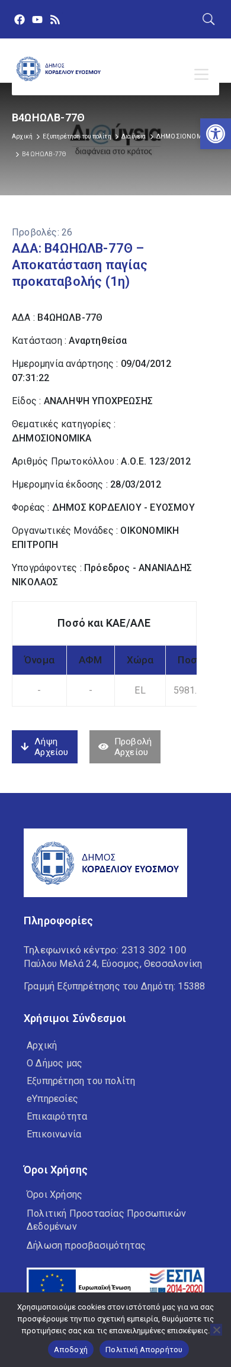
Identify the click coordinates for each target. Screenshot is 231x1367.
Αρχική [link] (22, 136)
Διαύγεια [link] (133, 136)
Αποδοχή (71, 1349)
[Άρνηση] (216, 1330)
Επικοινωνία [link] (54, 1134)
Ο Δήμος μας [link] (54, 1063)
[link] (215, 133)
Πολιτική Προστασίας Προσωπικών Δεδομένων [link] (106, 1220)
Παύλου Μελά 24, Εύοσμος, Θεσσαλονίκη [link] (113, 963)
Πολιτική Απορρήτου (144, 1349)
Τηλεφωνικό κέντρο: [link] (105, 950)
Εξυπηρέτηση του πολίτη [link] (77, 136)
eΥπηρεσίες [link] (52, 1098)
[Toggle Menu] (203, 74)
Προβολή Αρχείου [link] (133, 746)
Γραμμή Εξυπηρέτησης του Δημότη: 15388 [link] (114, 986)
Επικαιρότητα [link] (57, 1116)
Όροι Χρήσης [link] (54, 1194)
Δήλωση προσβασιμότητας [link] (86, 1245)
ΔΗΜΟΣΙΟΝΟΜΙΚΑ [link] (184, 136)
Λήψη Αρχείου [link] (51, 746)
